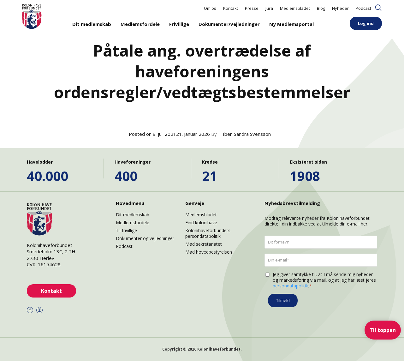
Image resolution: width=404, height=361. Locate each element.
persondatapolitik (290, 286)
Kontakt (230, 8)
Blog (321, 8)
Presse (251, 8)
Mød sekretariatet (203, 244)
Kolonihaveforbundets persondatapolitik (207, 233)
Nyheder (340, 8)
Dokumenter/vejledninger (229, 24)
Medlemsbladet (295, 8)
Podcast (363, 8)
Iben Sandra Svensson (247, 134)
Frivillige (179, 24)
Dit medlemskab (91, 24)
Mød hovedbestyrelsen (208, 252)
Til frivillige (126, 230)
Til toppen (383, 330)
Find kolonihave (201, 223)
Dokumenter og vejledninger (145, 238)
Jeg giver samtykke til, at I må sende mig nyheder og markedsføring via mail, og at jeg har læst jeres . (324, 280)
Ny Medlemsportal (291, 24)
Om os (210, 8)
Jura (269, 8)
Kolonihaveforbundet (219, 349)
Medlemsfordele (140, 24)
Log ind (366, 23)
